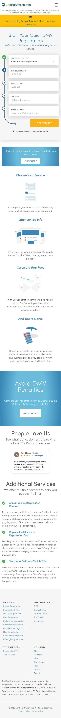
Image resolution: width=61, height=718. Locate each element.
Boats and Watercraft (13, 635)
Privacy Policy (24, 710)
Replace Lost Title (11, 651)
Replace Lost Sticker (12, 609)
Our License (39, 662)
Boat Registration (11, 617)
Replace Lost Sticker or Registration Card (22, 533)
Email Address (17, 109)
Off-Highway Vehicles (13, 639)
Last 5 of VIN (16, 83)
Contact (37, 669)
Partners (38, 654)
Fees (36, 665)
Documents (39, 620)
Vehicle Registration (12, 613)
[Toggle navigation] (57, 5)
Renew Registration (12, 606)
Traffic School (40, 609)
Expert (37, 673)
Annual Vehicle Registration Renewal (24, 504)
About (36, 658)
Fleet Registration (11, 631)
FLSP (36, 606)
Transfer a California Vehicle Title (27, 561)
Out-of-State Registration (14, 628)
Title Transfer (9, 654)
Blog (36, 651)
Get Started (44, 123)
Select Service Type (20, 58)
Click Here (30, 161)
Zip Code (15, 96)
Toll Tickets (39, 617)
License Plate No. (18, 71)
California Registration (13, 624)
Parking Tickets (41, 613)
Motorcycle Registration (14, 620)
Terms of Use (37, 710)
